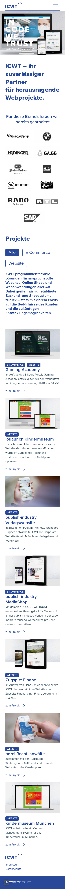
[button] (6, 882)
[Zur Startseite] (13, 5)
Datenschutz (13, 869)
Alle (12, 252)
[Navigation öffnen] (55, 9)
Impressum (12, 864)
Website (16, 263)
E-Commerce (37, 252)
